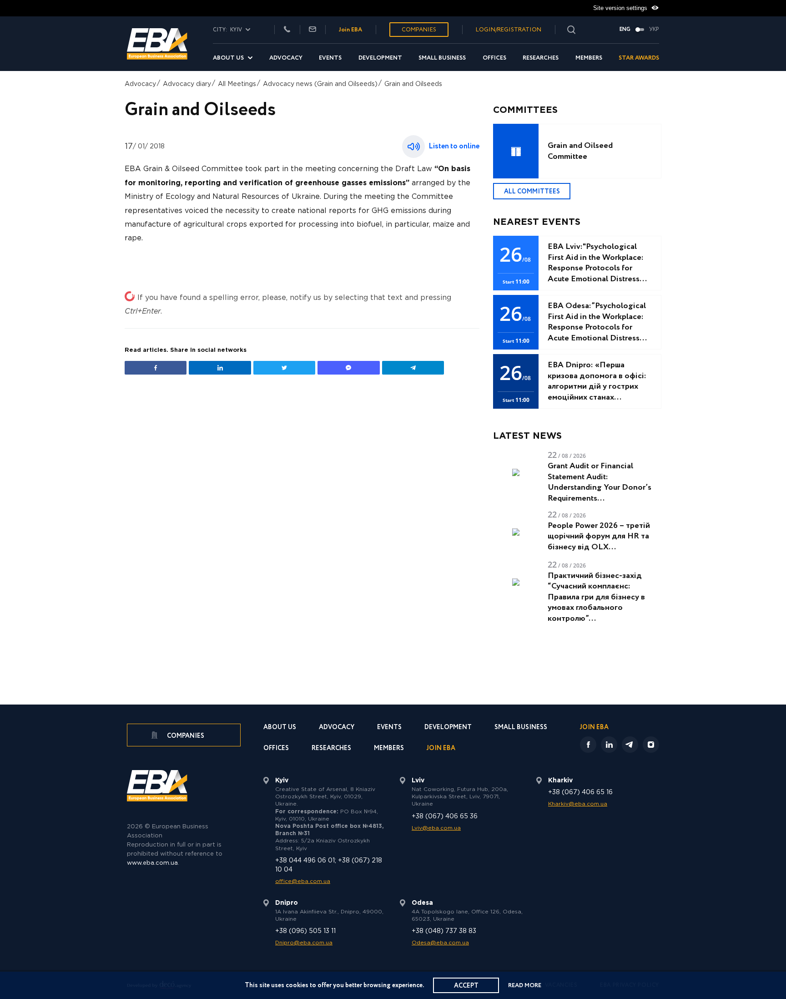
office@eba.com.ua (302, 881)
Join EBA (350, 30)
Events (330, 58)
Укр (654, 29)
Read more (524, 986)
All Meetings (237, 84)
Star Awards (639, 58)
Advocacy (285, 58)
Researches (541, 58)
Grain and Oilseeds (413, 84)
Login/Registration (508, 30)
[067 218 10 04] (287, 29)
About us (228, 58)
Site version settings (621, 8)
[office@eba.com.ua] (312, 29)
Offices (494, 58)
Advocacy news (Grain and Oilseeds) (320, 84)
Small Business (442, 58)
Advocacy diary (187, 84)
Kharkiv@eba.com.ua (577, 803)
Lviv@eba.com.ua (436, 828)
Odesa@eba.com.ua (440, 942)
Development (380, 58)
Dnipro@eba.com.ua (304, 942)
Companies (419, 29)
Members (588, 58)
